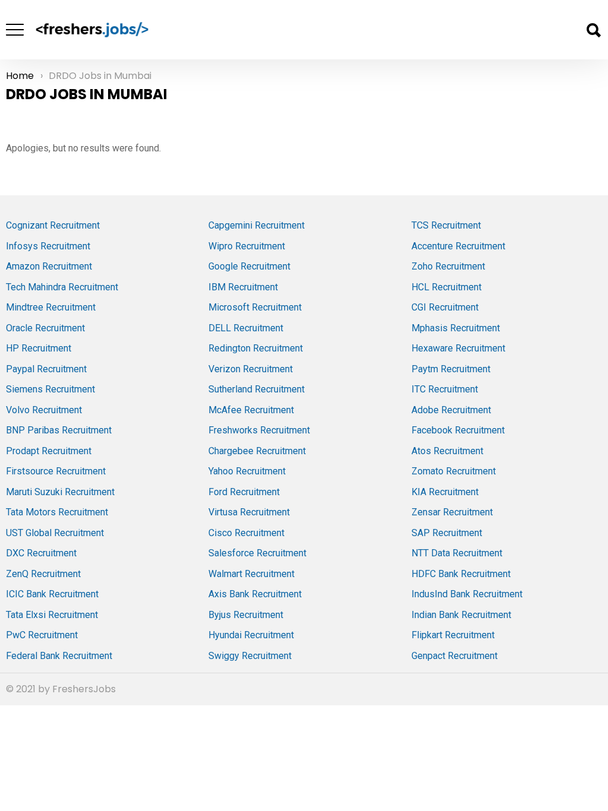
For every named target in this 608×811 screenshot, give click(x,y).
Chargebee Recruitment (257, 451)
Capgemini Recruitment (256, 225)
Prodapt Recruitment (48, 451)
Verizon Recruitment (250, 369)
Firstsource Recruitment (56, 471)
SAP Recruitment (446, 532)
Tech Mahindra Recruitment (62, 287)
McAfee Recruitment (251, 410)
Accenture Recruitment (458, 246)
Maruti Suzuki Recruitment (60, 492)
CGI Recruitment (445, 307)
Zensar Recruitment (452, 512)
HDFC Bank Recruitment (461, 573)
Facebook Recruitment (458, 430)
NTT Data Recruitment (456, 553)
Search (593, 30)
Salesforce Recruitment (257, 553)
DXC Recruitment (41, 553)
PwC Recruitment (42, 635)
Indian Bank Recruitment (461, 614)
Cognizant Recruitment (53, 225)
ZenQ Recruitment (43, 573)
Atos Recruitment (447, 451)
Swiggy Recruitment (250, 655)
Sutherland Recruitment (256, 389)
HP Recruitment (38, 348)
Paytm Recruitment (450, 369)
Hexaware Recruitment (458, 348)
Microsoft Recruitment (255, 307)
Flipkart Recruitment (453, 635)
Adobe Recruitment (451, 410)
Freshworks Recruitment (259, 430)
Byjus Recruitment (245, 614)
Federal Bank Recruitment (59, 655)
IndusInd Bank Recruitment (466, 594)
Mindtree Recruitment (51, 307)
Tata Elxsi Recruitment (52, 614)
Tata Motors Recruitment (57, 512)
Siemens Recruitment (50, 389)
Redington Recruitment (255, 348)
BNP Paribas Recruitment (59, 430)
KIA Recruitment (445, 492)
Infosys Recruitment (48, 246)
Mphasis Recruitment (455, 328)
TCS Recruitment (446, 225)
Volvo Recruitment (44, 410)
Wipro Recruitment (246, 246)
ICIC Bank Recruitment (52, 594)
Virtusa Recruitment (249, 512)
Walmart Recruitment (251, 573)
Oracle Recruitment (45, 328)
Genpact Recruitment (454, 655)
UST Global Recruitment (55, 532)
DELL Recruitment (245, 328)
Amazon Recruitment (49, 266)
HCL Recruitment (446, 287)
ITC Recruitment (444, 389)
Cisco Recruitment (246, 532)
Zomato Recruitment (453, 471)
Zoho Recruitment (448, 266)
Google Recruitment (249, 266)
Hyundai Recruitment (251, 635)
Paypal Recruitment (46, 369)
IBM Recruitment (243, 287)
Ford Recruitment (244, 492)
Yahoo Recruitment (247, 471)
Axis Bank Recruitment (255, 594)
